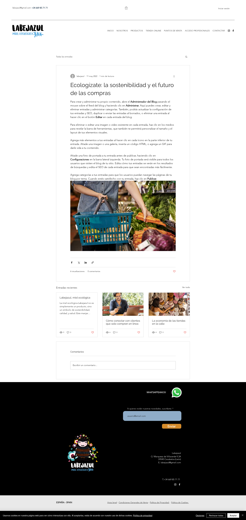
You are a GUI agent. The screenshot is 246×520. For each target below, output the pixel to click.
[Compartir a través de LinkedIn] (85, 262)
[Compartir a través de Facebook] (71, 262)
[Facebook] (233, 30)
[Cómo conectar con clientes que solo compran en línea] (123, 304)
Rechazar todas (216, 515)
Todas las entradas (64, 56)
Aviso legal (112, 502)
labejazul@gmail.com (21, 7)
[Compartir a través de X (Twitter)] (78, 262)
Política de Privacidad (159, 502)
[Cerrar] (242, 515)
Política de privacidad (142, 515)
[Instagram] (228, 30)
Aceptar (233, 515)
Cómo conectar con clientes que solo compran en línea (123, 322)
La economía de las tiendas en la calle (168, 322)
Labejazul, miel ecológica (75, 297)
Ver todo (186, 287)
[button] (126, 7)
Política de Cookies (180, 502)
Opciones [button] (200, 515)
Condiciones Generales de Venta (133, 502)
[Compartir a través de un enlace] (92, 262)
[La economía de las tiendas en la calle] (169, 304)
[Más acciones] (174, 76)
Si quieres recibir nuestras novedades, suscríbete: (149, 409)
